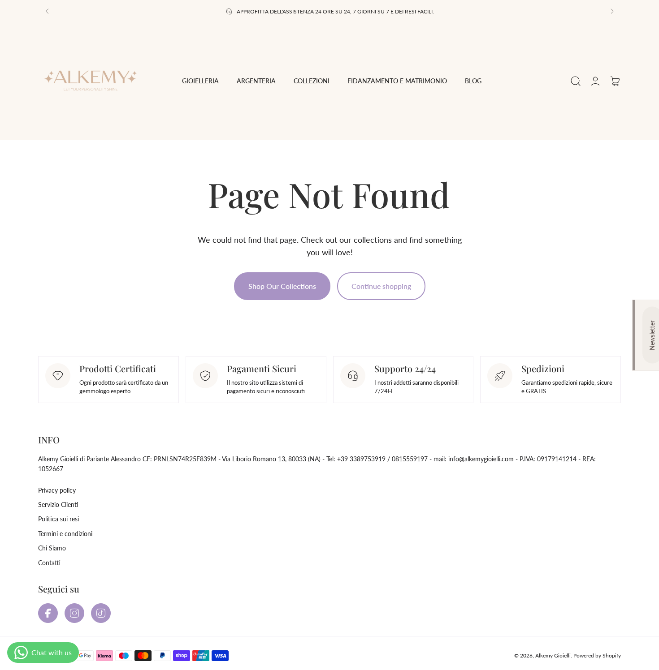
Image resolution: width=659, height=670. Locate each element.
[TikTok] (101, 613)
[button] (47, 11)
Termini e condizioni (65, 533)
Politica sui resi (58, 519)
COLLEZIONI (312, 81)
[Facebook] (48, 613)
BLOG (473, 81)
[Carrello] (615, 81)
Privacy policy (57, 490)
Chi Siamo (52, 548)
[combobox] (200, 81)
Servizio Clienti (58, 504)
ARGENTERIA (256, 81)
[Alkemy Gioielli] (92, 81)
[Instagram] (74, 613)
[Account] (595, 81)
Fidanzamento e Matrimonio (397, 81)
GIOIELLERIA (200, 81)
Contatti (49, 563)
